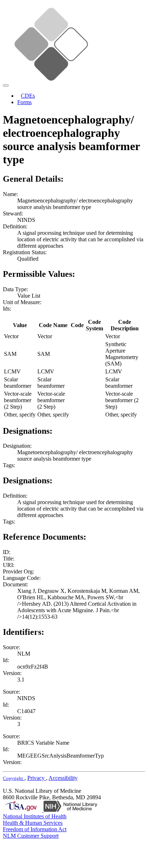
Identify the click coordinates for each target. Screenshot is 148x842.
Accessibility (63, 778)
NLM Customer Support (31, 836)
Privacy (36, 778)
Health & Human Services (33, 823)
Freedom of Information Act (34, 829)
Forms (24, 102)
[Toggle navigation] (6, 85)
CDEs (28, 96)
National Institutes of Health (34, 816)
